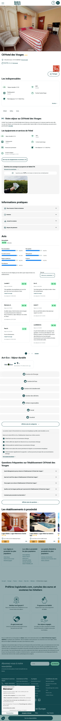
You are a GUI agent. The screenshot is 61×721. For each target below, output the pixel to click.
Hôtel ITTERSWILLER (27, 563)
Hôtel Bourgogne (8, 560)
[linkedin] (39, 700)
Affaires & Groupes (35, 691)
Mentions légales (50, 681)
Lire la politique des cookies (9, 707)
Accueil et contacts (12, 221)
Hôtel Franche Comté (9, 559)
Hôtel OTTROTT (26, 556)
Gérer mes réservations (22, 681)
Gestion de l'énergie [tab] (32, 374)
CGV (47, 690)
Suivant (35, 353)
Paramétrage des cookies (52, 688)
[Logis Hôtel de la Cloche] (14, 522)
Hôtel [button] (5, 111)
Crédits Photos (49, 695)
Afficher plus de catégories (29, 424)
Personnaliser (9, 713)
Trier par (42, 272)
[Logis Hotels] (17, 3)
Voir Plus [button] (54, 103)
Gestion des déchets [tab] (32, 396)
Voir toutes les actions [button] (8, 456)
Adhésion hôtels (35, 686)
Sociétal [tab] (32, 417)
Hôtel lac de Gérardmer (46, 557)
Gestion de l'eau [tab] (32, 381)
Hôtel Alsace (7, 557)
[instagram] (35, 700)
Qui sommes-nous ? (36, 681)
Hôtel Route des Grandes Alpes (48, 559)
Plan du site (49, 692)
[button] (3, 718)
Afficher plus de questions (29, 502)
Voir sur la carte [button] (24, 59)
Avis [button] (17, 111)
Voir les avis (15, 63)
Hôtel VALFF (25, 558)
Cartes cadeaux (35, 688)
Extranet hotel (34, 683)
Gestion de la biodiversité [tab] (32, 388)
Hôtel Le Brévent (45, 560)
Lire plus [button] (10, 126)
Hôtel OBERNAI (26, 555)
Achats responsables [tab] (32, 403)
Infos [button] (11, 111)
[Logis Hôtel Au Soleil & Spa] (42, 522)
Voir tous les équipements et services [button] (15, 159)
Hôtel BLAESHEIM (26, 562)
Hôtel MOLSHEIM (26, 560)
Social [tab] (32, 410)
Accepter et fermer (26, 713)
